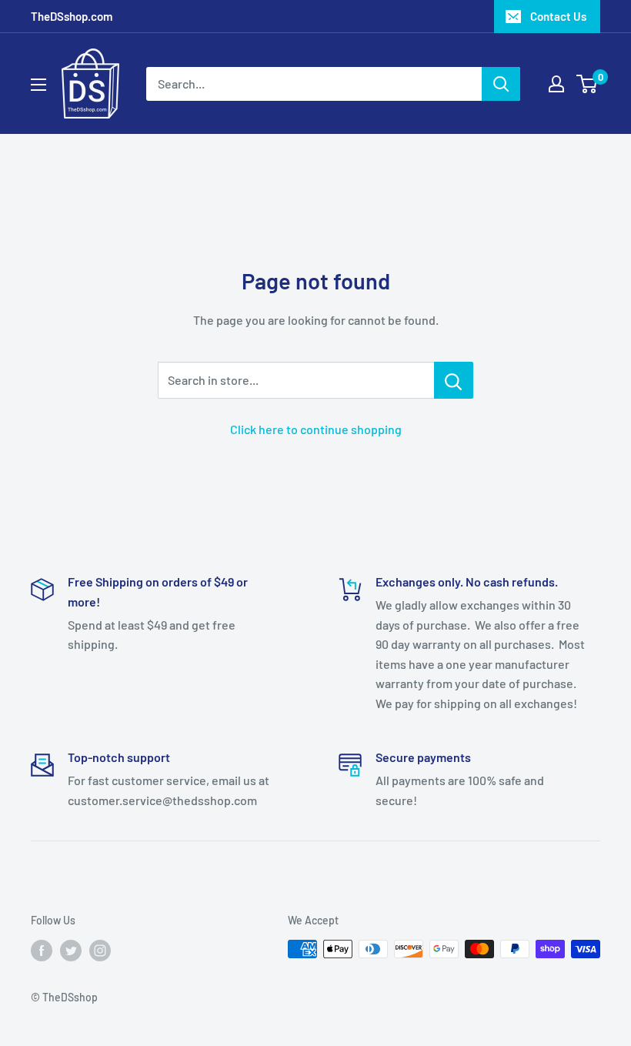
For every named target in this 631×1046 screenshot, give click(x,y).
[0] (587, 84)
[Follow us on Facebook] (41, 950)
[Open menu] (38, 85)
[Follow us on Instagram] (100, 950)
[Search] (501, 84)
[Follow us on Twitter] (71, 950)
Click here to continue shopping (316, 429)
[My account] (556, 83)
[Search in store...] (453, 380)
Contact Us (558, 16)
